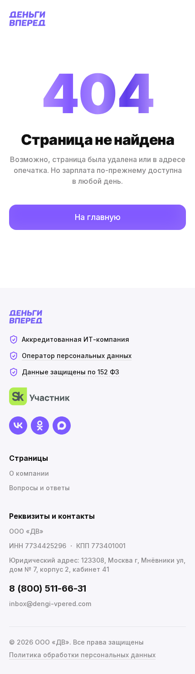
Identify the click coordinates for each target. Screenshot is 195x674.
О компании (29, 473)
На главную (98, 217)
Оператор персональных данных (77, 355)
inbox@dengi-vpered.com (50, 603)
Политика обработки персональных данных (82, 655)
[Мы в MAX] (62, 425)
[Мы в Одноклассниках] (40, 425)
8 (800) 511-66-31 (47, 588)
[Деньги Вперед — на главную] (27, 19)
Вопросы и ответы (39, 488)
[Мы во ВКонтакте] (18, 425)
